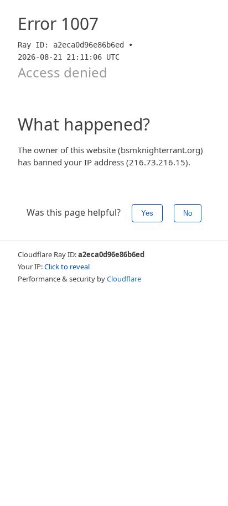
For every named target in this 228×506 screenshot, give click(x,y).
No (187, 213)
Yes (147, 213)
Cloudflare (124, 279)
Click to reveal (67, 267)
